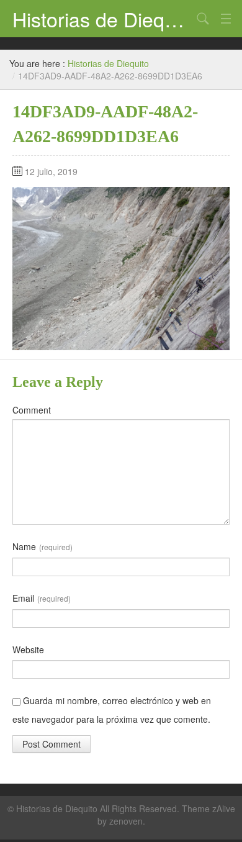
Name (42, 546)
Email (41, 598)
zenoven (126, 821)
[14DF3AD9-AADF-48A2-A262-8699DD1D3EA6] (121, 267)
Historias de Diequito (102, 18)
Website (28, 649)
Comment (31, 410)
